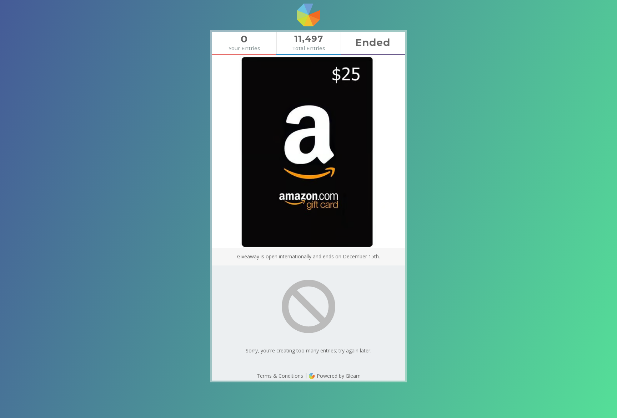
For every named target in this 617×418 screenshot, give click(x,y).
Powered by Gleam (338, 375)
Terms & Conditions (280, 375)
